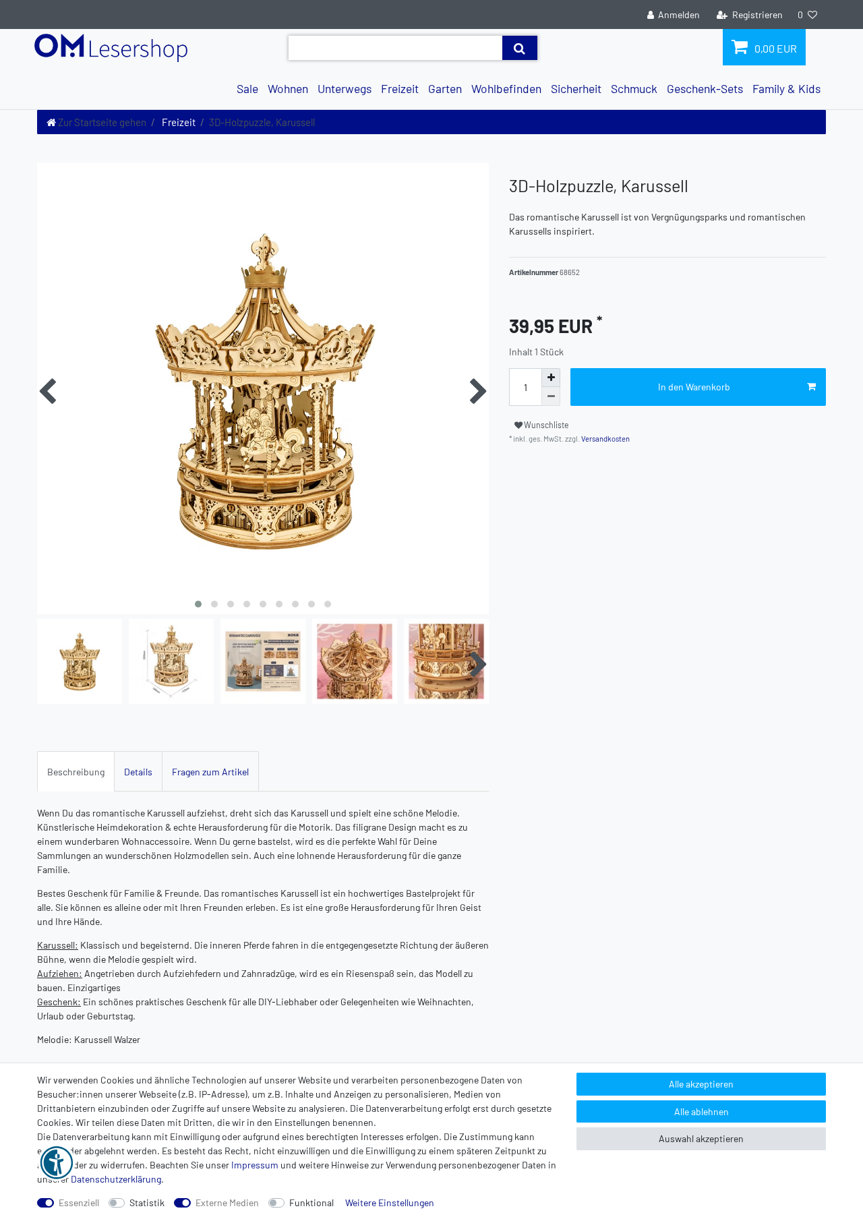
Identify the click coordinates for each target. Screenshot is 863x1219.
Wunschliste (546, 424)
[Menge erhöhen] (550, 377)
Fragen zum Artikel (210, 771)
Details (138, 771)
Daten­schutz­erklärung (116, 1179)
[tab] (76, 771)
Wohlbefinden (506, 88)
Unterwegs (344, 88)
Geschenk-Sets (705, 88)
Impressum (254, 1164)
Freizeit (400, 88)
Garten (445, 88)
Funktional (311, 1202)
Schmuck (634, 88)
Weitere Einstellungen (389, 1202)
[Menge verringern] (550, 396)
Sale (247, 88)
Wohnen (288, 88)
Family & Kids (786, 88)
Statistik (147, 1202)
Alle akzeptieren (701, 1084)
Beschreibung (76, 771)
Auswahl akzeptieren (701, 1138)
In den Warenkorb (694, 386)
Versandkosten (605, 438)
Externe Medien (227, 1202)
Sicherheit (576, 88)
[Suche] (519, 48)
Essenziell (79, 1202)
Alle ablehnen (701, 1111)
